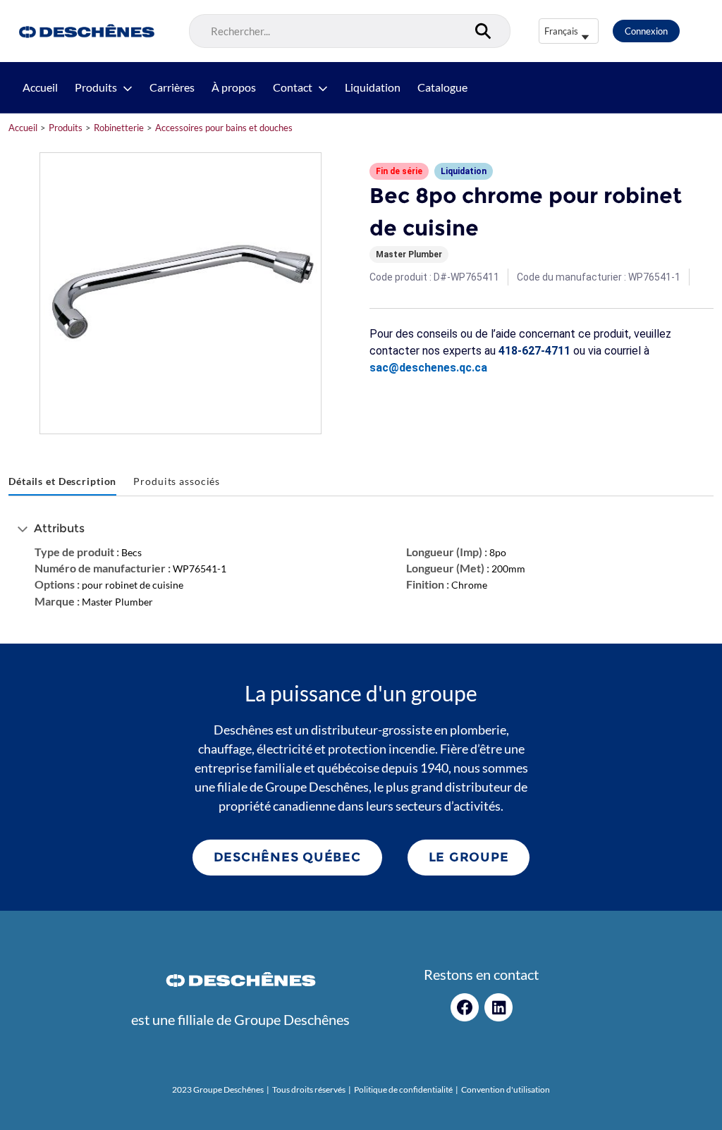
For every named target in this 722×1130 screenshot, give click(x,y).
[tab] (62, 482)
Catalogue (442, 87)
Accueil (40, 87)
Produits (96, 87)
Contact (292, 87)
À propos (234, 87)
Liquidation (372, 87)
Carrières (172, 87)
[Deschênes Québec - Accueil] (85, 31)
